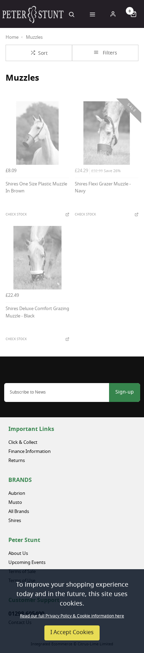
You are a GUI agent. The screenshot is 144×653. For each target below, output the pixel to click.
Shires (14, 520)
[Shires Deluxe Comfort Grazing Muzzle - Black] (37, 257)
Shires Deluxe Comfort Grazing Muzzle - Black (37, 313)
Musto (15, 502)
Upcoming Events (26, 562)
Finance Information (29, 451)
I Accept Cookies (72, 632)
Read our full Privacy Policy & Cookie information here (72, 616)
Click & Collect (22, 442)
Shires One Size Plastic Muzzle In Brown (36, 188)
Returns (16, 460)
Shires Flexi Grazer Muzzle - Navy (103, 188)
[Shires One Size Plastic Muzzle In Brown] (37, 133)
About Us (18, 553)
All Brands (18, 511)
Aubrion (16, 493)
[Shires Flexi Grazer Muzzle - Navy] (106, 133)
